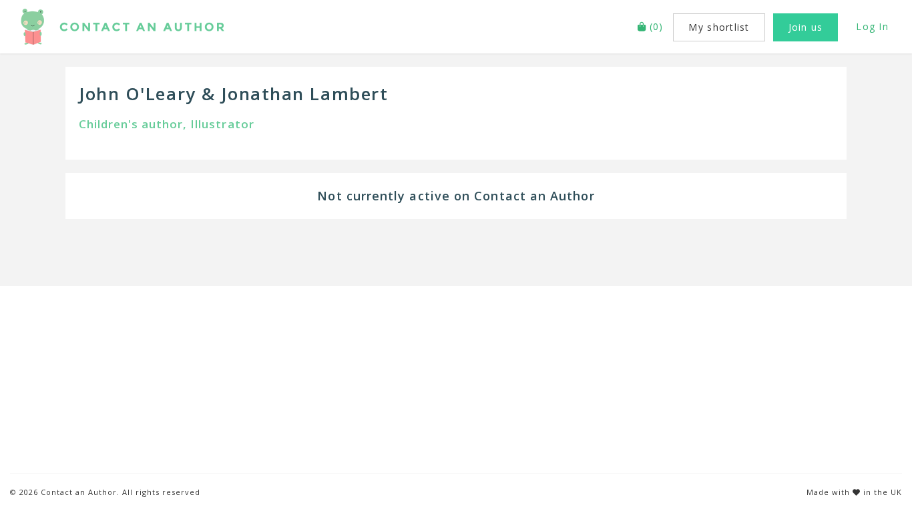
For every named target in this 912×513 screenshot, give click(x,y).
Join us (805, 27)
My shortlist (718, 27)
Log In (872, 26)
